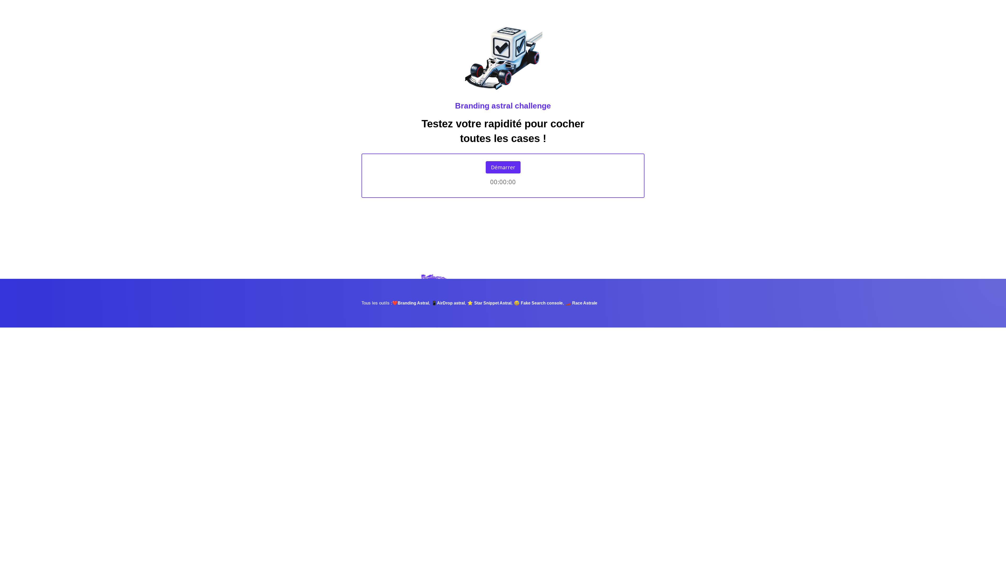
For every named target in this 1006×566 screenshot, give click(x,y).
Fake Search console (542, 303)
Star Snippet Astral (492, 303)
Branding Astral (413, 303)
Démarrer (503, 167)
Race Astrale (584, 303)
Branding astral (484, 105)
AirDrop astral (451, 303)
